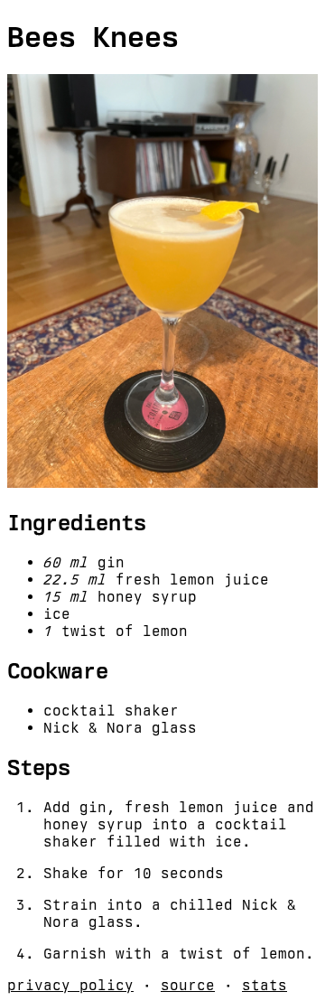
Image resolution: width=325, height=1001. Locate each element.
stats (264, 985)
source (188, 985)
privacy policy (70, 985)
